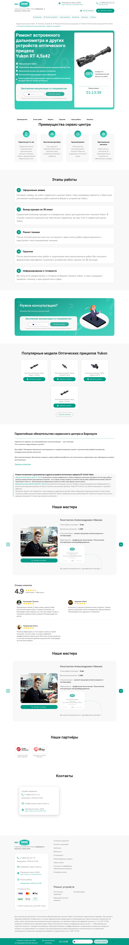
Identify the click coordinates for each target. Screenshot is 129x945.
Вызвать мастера (40, 560)
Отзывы (93, 17)
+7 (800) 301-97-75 (106, 2)
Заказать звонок (106, 10)
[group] (22, 751)
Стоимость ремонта (61, 841)
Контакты (84, 17)
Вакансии (75, 17)
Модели (50, 119)
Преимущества (22, 119)
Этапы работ (37, 119)
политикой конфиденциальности (58, 98)
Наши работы (76, 119)
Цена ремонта (65, 17)
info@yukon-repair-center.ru (31, 867)
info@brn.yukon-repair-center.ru (37, 803)
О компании (37, 17)
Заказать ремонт (35, 379)
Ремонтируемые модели (63, 859)
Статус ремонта (88, 10)
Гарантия (62, 119)
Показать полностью (23, 464)
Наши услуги (59, 862)
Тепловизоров (79, 892)
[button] (121, 544)
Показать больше (64, 414)
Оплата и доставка (61, 844)
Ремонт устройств (52, 17)
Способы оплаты (60, 872)
